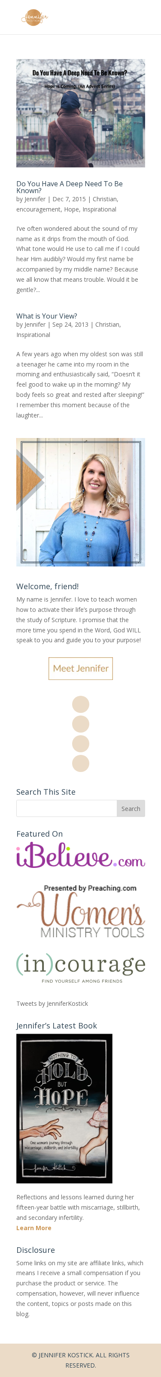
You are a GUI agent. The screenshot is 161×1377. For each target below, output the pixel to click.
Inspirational (99, 209)
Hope (71, 209)
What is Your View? (46, 316)
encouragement (38, 209)
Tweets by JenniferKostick (52, 1003)
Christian (105, 199)
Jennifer (35, 199)
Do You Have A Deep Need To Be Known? (69, 187)
